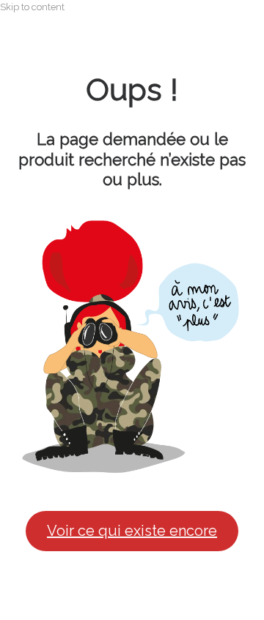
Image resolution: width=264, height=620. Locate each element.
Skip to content (32, 6)
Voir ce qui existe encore (132, 530)
